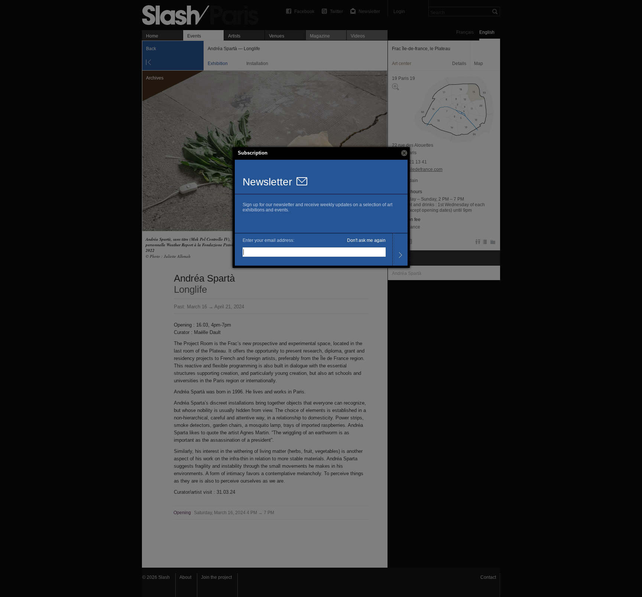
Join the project (216, 577)
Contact (488, 577)
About (185, 577)
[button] (404, 153)
